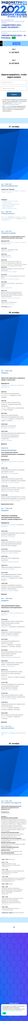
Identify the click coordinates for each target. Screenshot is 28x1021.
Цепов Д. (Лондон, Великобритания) (10, 657)
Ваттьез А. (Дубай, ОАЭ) (6, 287)
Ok (4, 1013)
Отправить (14, 94)
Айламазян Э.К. (18, 217)
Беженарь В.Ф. (14, 733)
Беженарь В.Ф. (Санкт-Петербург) (10, 201)
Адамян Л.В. (11, 242)
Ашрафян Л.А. (6, 218)
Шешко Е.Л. (13, 218)
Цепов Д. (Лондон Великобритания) (10, 204)
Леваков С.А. (4, 192)
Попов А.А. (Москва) (7, 202)
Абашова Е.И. (4, 461)
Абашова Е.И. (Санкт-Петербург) (9, 473)
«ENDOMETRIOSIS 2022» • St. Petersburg (13, 36)
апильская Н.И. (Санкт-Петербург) (11, 491)
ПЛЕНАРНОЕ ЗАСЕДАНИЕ (8, 233)
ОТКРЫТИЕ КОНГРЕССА (8, 213)
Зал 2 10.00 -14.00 (6, 801)
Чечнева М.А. (20, 385)
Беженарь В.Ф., (5, 613)
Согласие (7, 106)
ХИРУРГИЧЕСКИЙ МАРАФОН (9, 186)
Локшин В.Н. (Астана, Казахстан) (10, 561)
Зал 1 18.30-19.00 (6, 726)
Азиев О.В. (3, 191)
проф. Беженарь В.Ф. (6, 813)
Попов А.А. (12, 613)
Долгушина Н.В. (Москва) (8, 536)
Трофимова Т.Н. (5, 385)
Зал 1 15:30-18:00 (6, 598)
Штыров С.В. (23, 191)
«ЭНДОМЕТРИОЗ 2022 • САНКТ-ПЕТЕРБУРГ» (11, 26)
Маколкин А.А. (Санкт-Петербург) (10, 590)
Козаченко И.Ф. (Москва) (7, 569)
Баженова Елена (5, 904)
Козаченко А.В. (19, 613)
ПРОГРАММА (16, 43)
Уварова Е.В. (4, 264)
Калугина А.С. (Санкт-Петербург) (9, 552)
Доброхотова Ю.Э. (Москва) (7, 303)
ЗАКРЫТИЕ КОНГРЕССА (7, 728)
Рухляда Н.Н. (17, 191)
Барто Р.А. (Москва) (6, 440)
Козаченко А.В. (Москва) (7, 666)
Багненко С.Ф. (4, 217)
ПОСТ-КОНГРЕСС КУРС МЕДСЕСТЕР (11, 803)
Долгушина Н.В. (5, 524)
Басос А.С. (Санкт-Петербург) (9, 698)
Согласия (14, 102)
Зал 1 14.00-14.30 (6, 212)
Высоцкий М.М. (9, 191)
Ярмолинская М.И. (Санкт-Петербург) (11, 500)
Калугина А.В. (13, 524)
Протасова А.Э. (13, 461)
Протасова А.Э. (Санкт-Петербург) (10, 482)
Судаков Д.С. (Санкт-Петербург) (9, 689)
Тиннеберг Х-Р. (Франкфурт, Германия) (10, 279)
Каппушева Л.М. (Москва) (8, 205)
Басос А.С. (9, 192)
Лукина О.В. (13, 385)
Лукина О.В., (4, 408)
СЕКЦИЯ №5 (5, 600)
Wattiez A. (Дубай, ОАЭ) (7, 207)
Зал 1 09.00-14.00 (6, 184)
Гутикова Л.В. (4, 578)
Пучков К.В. (4, 677)
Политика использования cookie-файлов (12, 1010)
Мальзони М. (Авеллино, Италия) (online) (10, 298)
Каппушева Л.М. (5, 387)
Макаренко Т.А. (5, 626)
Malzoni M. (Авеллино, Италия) (9, 208)
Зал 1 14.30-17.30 (6, 231)
